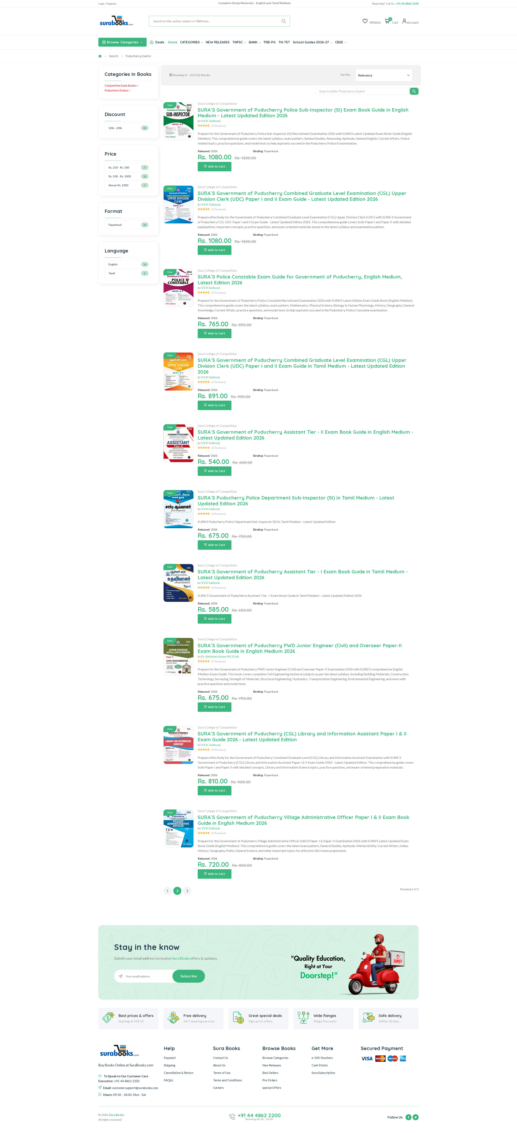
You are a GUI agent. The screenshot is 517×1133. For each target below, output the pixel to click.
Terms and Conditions (227, 1080)
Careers (218, 1087)
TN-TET (284, 42)
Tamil (111, 273)
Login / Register (107, 3)
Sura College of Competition (217, 103)
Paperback (115, 224)
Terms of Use (221, 1072)
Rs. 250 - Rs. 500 (118, 167)
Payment (170, 1058)
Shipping (169, 1065)
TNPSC (238, 42)
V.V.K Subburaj (210, 287)
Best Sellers (270, 1072)
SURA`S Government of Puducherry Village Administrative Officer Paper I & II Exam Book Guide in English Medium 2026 (303, 820)
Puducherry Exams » (117, 90)
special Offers (271, 1087)
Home (172, 42)
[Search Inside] (414, 91)
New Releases (271, 1065)
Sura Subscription (323, 1072)
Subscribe (189, 976)
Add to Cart (216, 166)
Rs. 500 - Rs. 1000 (119, 176)
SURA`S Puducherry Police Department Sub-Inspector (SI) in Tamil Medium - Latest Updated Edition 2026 (296, 501)
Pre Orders (269, 1080)
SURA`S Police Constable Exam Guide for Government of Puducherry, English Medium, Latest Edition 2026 (300, 280)
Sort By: (345, 74)
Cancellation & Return (178, 1072)
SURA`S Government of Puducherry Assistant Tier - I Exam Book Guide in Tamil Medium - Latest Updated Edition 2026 (303, 574)
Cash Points (320, 1065)
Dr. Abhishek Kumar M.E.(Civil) (220, 656)
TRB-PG (269, 42)
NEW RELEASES (218, 42)
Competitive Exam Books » (121, 85)
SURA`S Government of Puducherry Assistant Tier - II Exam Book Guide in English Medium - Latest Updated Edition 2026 (305, 435)
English (113, 264)
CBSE (339, 42)
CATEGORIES (190, 42)
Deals (159, 42)
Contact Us (220, 1058)
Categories (122, 42)
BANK (253, 42)
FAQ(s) (168, 1080)
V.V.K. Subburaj (210, 121)
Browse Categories (275, 1058)
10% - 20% (115, 128)
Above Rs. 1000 (118, 185)
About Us (219, 1065)
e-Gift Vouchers (322, 1058)
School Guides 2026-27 (311, 42)
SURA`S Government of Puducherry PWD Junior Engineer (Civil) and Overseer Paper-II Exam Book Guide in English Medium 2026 (300, 648)
